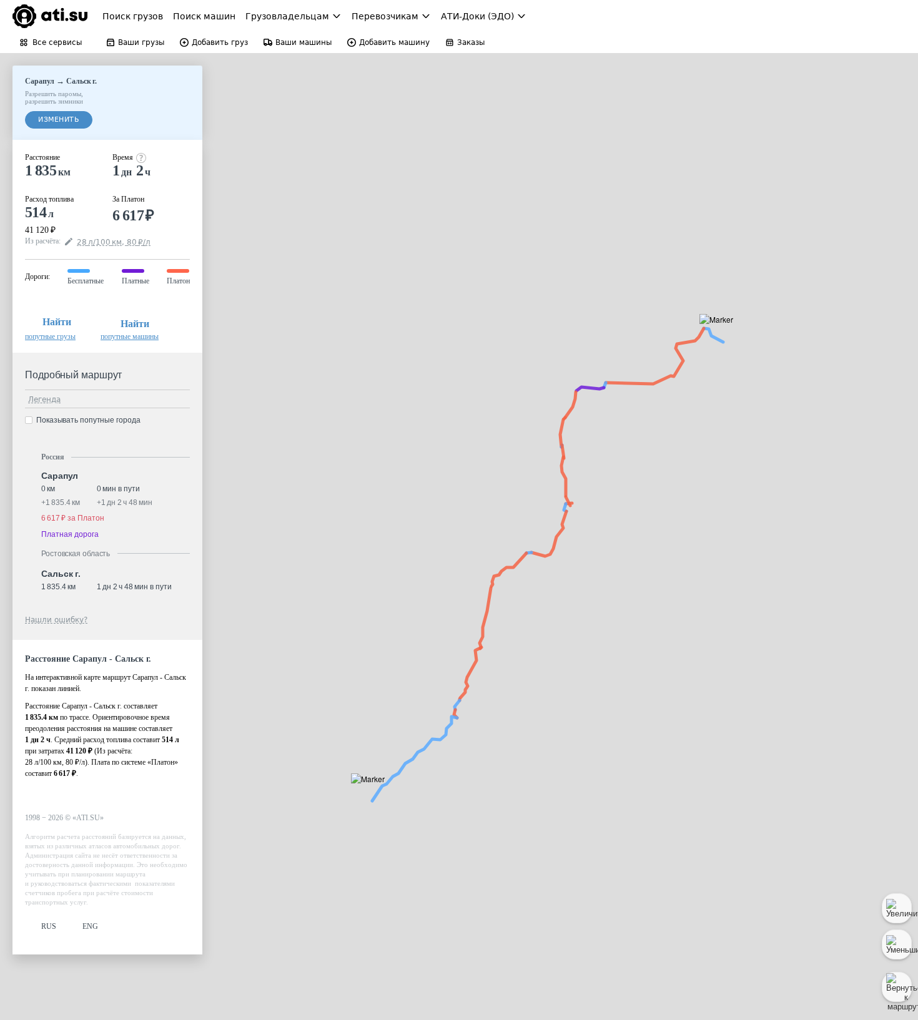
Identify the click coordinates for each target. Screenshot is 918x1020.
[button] (720, 333)
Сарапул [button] (59, 475)
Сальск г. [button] (61, 573)
